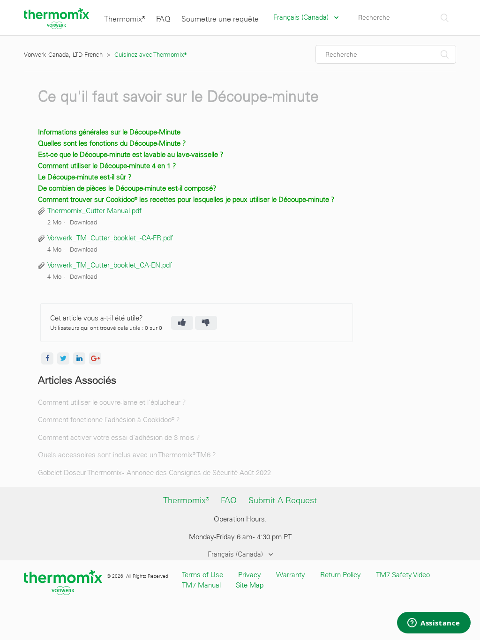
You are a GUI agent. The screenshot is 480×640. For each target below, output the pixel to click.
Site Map (249, 585)
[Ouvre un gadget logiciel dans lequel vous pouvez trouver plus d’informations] (434, 623)
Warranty (290, 575)
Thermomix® (124, 19)
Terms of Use (202, 575)
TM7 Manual (201, 585)
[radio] (182, 323)
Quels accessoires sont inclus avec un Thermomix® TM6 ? (127, 455)
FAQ (163, 19)
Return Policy (340, 575)
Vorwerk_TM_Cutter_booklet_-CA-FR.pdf (110, 238)
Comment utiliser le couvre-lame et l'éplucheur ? (112, 402)
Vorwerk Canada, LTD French (63, 54)
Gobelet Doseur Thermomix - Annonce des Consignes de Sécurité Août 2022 (154, 473)
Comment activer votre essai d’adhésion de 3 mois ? (119, 437)
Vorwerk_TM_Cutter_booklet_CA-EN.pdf (109, 265)
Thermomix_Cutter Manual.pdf (94, 211)
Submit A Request (282, 500)
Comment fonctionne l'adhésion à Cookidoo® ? (109, 420)
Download (83, 222)
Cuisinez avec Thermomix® (150, 54)
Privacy (249, 575)
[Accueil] (56, 26)
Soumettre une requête (220, 19)
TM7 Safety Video (403, 575)
